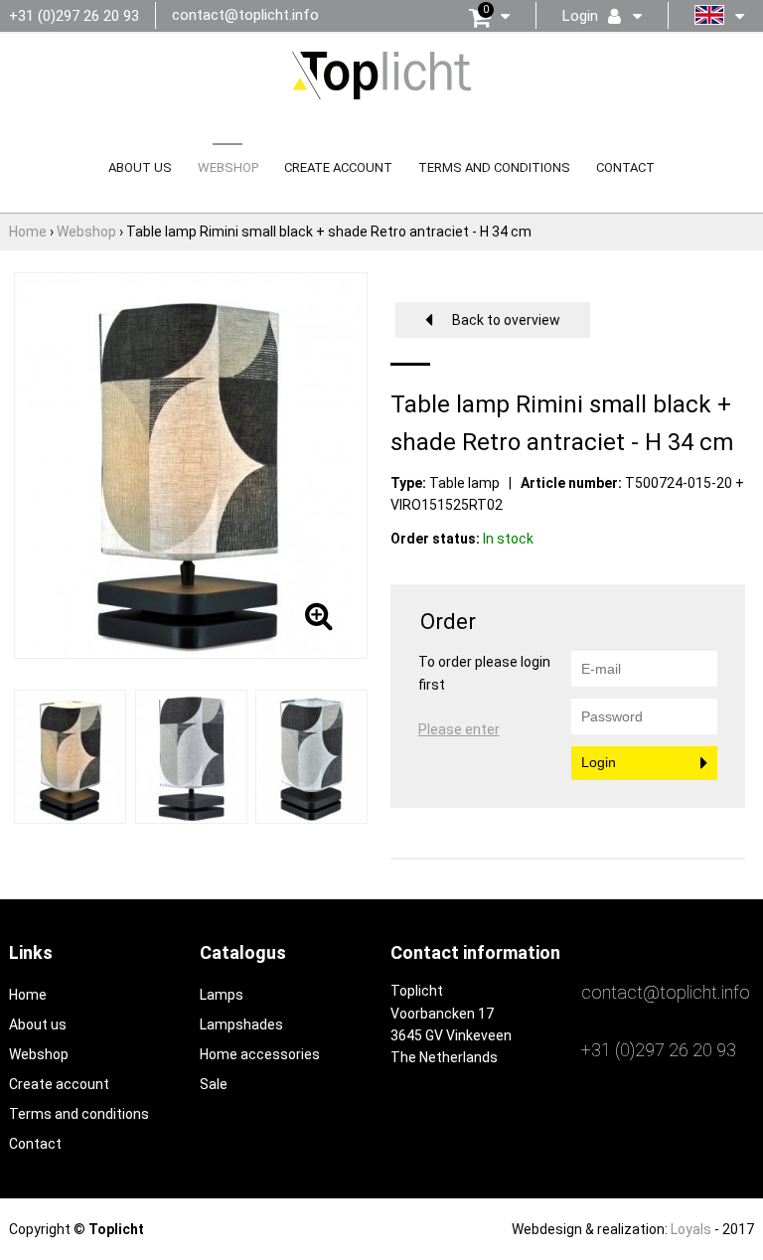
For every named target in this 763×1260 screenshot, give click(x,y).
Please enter (459, 729)
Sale (214, 1084)
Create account (338, 167)
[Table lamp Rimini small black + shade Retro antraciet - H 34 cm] (70, 755)
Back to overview (506, 320)
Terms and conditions (494, 167)
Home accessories (260, 1054)
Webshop (228, 167)
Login (598, 762)
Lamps (221, 995)
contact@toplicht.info (245, 15)
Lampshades (241, 1024)
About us (140, 167)
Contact (625, 167)
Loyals (691, 1229)
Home (28, 995)
